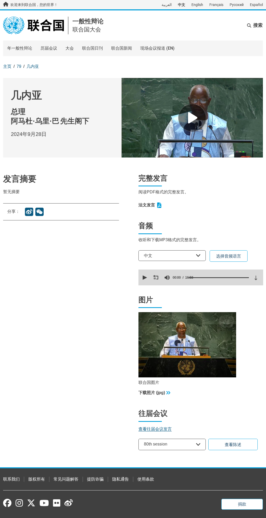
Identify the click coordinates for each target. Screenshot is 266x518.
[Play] (192, 118)
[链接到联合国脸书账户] (7, 503)
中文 (181, 5)
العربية (167, 5)
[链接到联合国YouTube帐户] (44, 503)
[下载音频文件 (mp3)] (256, 278)
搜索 (258, 25)
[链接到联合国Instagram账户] (19, 503)
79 (19, 66)
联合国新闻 (121, 48)
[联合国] (33, 25)
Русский (237, 5)
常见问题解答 (66, 479)
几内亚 (32, 66)
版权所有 (36, 479)
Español (256, 5)
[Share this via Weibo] (29, 212)
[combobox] (172, 255)
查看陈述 (233, 444)
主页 (7, 66)
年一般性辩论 (19, 48)
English (197, 5)
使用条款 (145, 479)
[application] (200, 277)
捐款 (242, 504)
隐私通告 (120, 479)
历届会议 (49, 48)
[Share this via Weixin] (39, 212)
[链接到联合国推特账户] (31, 503)
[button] (144, 277)
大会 (69, 48)
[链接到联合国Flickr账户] (56, 503)
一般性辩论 (88, 21)
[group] (167, 277)
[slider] (218, 278)
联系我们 (11, 479)
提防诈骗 (95, 479)
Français (216, 5)
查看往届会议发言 (155, 429)
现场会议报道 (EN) (157, 48)
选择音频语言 (228, 256)
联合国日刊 (92, 48)
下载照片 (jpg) (151, 392)
